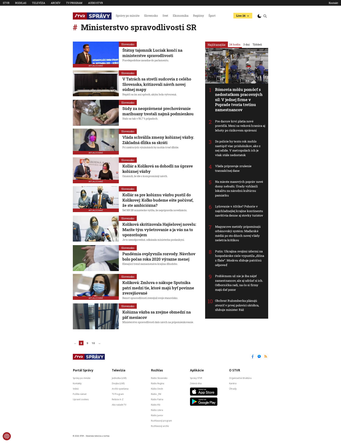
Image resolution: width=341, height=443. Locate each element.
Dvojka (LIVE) (118, 383)
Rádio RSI (155, 404)
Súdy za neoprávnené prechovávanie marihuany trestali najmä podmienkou (158, 111)
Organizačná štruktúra (240, 378)
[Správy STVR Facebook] (252, 357)
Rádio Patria (157, 399)
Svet (165, 15)
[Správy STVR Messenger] (259, 357)
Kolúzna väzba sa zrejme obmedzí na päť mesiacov (156, 314)
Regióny (198, 15)
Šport (212, 15)
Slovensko (151, 15)
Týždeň (257, 44)
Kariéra (232, 383)
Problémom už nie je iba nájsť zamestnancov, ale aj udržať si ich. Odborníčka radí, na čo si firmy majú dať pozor (239, 283)
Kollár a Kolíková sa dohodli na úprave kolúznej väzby (157, 168)
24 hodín (234, 44)
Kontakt (333, 3)
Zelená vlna (196, 383)
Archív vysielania (120, 388)
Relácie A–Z (117, 399)
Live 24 (240, 15)
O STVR (234, 370)
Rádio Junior (157, 415)
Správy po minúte (127, 15)
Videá (76, 388)
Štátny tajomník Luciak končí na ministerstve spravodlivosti (152, 53)
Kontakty (77, 383)
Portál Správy (83, 370)
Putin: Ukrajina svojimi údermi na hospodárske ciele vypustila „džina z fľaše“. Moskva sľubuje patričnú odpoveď (239, 258)
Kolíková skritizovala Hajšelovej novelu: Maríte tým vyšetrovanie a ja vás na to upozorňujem (159, 229)
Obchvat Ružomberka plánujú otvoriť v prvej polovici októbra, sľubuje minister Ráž (237, 305)
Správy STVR (196, 378)
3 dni (246, 44)
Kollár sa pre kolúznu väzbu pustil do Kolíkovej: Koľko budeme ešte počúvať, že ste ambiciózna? (157, 200)
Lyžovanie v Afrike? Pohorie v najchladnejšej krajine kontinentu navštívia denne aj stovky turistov (239, 210)
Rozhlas (20, 3)
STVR (6, 3)
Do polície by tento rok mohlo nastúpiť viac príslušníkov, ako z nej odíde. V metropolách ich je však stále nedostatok (238, 148)
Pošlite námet (79, 394)
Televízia (38, 3)
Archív (55, 3)
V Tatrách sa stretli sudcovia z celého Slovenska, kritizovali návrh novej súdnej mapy (156, 84)
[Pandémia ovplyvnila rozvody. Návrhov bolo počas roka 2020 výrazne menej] (96, 258)
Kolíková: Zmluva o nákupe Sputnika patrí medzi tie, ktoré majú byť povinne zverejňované (158, 288)
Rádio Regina (157, 383)
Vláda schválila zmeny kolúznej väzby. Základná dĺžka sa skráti (158, 140)
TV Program (74, 3)
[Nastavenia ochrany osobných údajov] (7, 436)
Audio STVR (95, 3)
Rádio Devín (157, 388)
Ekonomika (180, 15)
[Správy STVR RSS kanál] (265, 357)
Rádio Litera (157, 410)
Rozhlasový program (161, 420)
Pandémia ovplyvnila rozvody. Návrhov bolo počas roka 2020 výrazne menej (158, 256)
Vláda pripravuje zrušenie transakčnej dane (233, 168)
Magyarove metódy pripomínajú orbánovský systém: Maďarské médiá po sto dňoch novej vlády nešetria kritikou (238, 233)
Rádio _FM (156, 394)
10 (93, 343)
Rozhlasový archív (160, 426)
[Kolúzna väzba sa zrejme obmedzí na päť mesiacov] (96, 316)
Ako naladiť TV (119, 404)
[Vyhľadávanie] (265, 16)
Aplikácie (197, 370)
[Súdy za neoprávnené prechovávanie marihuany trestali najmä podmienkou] (96, 113)
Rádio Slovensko (159, 378)
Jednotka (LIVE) (119, 378)
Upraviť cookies (81, 399)
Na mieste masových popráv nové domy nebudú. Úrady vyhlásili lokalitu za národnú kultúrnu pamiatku (239, 188)
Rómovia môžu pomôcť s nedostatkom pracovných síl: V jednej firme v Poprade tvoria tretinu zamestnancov (238, 99)
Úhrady (233, 388)
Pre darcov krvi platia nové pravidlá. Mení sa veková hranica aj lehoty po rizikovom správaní (240, 125)
